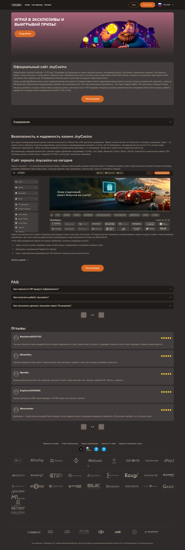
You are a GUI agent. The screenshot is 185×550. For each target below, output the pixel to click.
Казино (48, 5)
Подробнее (25, 34)
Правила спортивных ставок (130, 444)
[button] (88, 466)
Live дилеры (37, 5)
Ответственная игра (70, 444)
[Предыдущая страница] (83, 315)
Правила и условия (51, 444)
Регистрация (147, 5)
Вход (134, 5)
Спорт (27, 5)
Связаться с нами (108, 444)
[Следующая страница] (101, 315)
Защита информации (89, 444)
